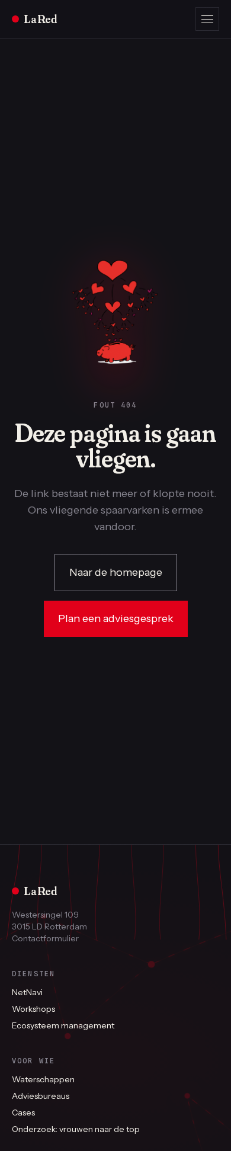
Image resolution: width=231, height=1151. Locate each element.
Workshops (33, 1008)
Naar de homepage (115, 572)
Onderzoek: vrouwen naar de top (76, 1129)
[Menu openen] (207, 19)
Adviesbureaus (40, 1096)
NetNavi (27, 992)
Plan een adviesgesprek (116, 618)
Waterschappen (43, 1079)
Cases (23, 1112)
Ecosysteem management (63, 1025)
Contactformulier (45, 938)
